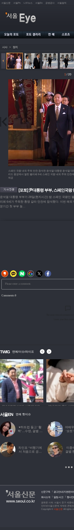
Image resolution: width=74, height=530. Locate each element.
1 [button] (66, 467)
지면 (66, 491)
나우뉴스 (27, 3)
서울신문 (5, 3)
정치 (15, 47)
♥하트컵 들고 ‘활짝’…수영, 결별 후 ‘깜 (30, 431)
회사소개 (45, 497)
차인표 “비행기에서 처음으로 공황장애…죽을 (30, 451)
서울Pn (17, 3)
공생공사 (49, 3)
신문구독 (45, 491)
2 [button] (69, 467)
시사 (4, 47)
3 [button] (72, 467)
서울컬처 (61, 3)
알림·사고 (58, 497)
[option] (21, 380)
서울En (39, 3)
